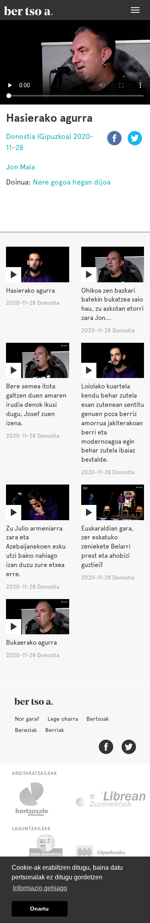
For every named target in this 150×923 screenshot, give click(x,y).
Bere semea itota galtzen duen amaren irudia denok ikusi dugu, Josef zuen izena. (36, 404)
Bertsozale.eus (37, 799)
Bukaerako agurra (31, 642)
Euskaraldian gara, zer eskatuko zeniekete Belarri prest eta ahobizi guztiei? (107, 547)
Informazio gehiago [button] (40, 888)
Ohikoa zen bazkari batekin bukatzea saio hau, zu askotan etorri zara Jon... (112, 304)
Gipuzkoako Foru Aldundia (108, 855)
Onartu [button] (39, 908)
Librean (111, 799)
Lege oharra (63, 719)
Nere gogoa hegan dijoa (71, 182)
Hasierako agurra (30, 290)
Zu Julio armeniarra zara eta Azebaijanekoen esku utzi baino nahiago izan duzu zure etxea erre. (36, 551)
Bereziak (26, 730)
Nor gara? (27, 719)
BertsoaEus (40, 10)
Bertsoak (97, 719)
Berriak (54, 730)
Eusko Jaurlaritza (45, 855)
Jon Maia (20, 167)
